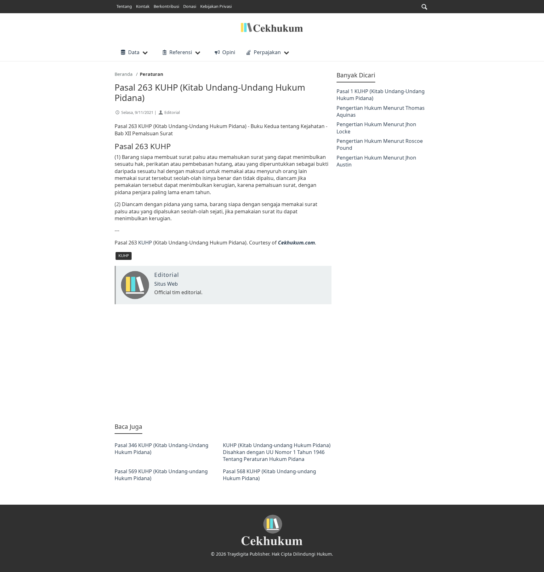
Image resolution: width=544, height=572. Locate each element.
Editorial (172, 112)
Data (133, 52)
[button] (424, 6)
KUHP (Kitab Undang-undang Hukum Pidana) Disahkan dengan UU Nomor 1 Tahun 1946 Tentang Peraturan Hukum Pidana (277, 452)
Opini (228, 52)
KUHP (145, 242)
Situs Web (166, 283)
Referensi (180, 52)
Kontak (143, 6)
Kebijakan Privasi (216, 6)
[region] (223, 363)
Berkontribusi (166, 6)
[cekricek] (272, 530)
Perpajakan (267, 52)
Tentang (124, 6)
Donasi (189, 6)
